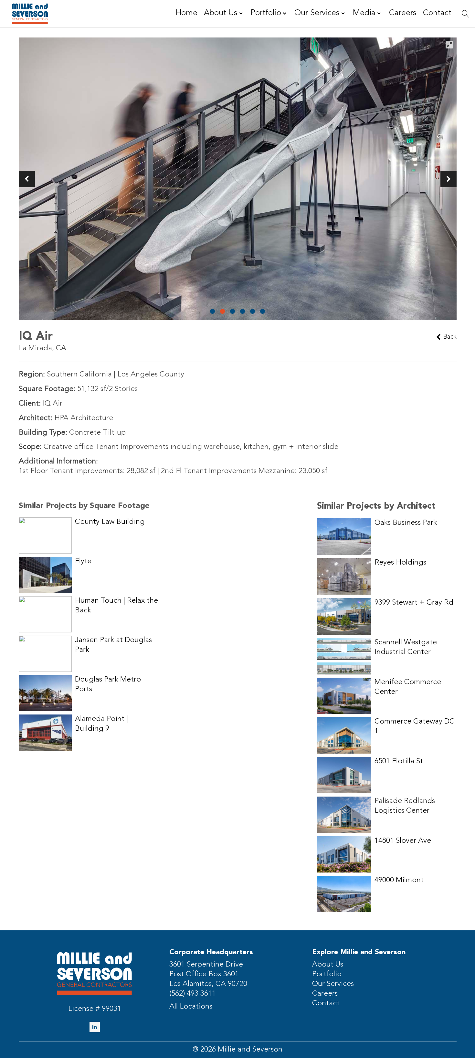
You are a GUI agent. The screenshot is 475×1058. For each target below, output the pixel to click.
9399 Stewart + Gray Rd (414, 603)
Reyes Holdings (400, 562)
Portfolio (327, 974)
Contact (326, 1003)
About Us (327, 964)
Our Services (333, 984)
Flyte (83, 561)
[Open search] (465, 14)
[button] (27, 179)
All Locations (190, 1006)
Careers (325, 994)
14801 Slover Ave (403, 841)
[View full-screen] (449, 44)
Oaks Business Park (406, 523)
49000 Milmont (399, 880)
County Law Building (110, 522)
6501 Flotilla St (399, 761)
